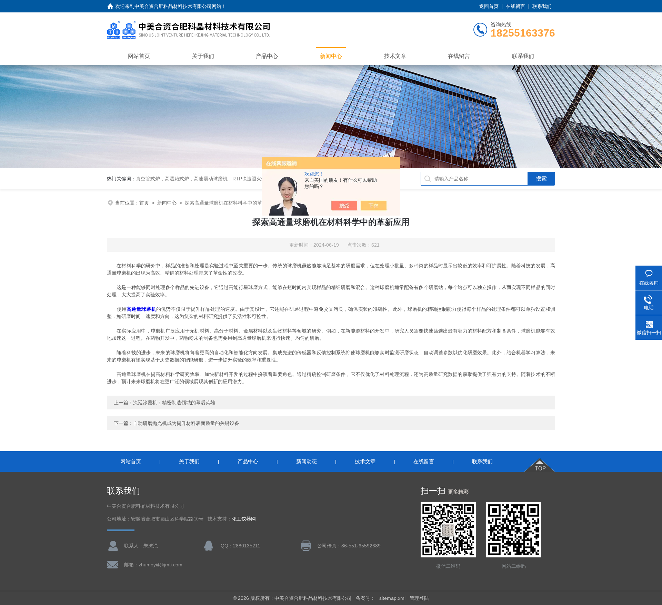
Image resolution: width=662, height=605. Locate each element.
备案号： (365, 598)
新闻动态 (306, 461)
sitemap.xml (392, 598)
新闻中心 (331, 56)
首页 (144, 203)
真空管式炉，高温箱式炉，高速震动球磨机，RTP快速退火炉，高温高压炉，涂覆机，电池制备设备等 (244, 178)
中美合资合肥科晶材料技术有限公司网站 (177, 6)
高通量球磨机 (141, 309)
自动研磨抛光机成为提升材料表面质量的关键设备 (186, 423)
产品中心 (267, 56)
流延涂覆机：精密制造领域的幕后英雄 (174, 402)
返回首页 (489, 6)
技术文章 (395, 56)
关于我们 (203, 56)
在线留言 (515, 6)
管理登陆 (419, 598)
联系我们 (542, 6)
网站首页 (139, 56)
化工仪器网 (244, 519)
